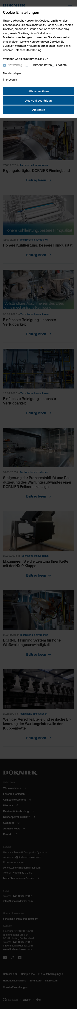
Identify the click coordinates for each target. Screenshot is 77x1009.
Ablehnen (38, 110)
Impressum (10, 79)
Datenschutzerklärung (27, 50)
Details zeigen (12, 73)
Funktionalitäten (41, 65)
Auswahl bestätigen (38, 100)
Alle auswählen (38, 91)
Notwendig (14, 65)
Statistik (61, 65)
